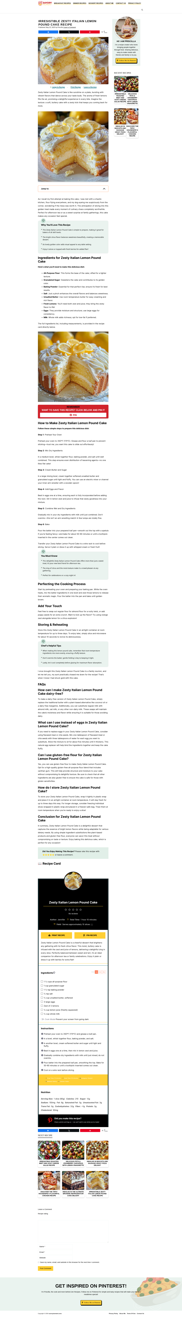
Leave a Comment (69, 27)
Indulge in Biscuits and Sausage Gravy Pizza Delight (97, 1163)
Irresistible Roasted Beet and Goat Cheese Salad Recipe (49, 1163)
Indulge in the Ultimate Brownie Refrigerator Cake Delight (73, 1194)
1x (96, 972)
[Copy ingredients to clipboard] (54, 972)
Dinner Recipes (79, 3)
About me (109, 3)
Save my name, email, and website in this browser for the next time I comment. (70, 1262)
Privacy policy (113, 1313)
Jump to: (45, 189)
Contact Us (121, 3)
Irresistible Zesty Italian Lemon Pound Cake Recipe (97, 1194)
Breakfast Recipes (62, 3)
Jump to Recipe (58, 87)
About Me (122, 1313)
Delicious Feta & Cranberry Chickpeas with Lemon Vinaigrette (73, 1163)
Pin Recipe (91, 935)
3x (104, 972)
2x (100, 972)
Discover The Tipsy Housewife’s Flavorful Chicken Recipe (49, 1194)
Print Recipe (76, 87)
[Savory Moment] (45, 3)
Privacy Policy (134, 3)
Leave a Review (90, 87)
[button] (142, 10)
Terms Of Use (131, 1313)
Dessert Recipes (96, 3)
